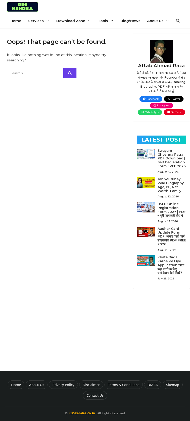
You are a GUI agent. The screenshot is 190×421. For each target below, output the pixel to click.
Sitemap (172, 384)
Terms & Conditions (123, 384)
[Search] (69, 73)
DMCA (153, 384)
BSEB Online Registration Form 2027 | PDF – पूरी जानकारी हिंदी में (172, 210)
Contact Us (95, 395)
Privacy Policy (63, 384)
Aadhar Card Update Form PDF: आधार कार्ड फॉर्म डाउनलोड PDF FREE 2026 (172, 236)
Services (36, 21)
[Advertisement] (161, 332)
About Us (155, 21)
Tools (103, 21)
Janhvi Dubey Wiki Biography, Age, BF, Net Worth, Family (171, 185)
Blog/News (130, 21)
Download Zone (70, 21)
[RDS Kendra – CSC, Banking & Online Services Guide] (22, 7)
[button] (178, 21)
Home (15, 21)
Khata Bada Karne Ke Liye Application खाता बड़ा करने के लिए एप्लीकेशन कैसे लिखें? (171, 265)
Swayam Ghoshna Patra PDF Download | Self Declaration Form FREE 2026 (172, 158)
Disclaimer (91, 384)
